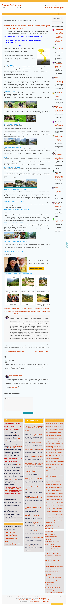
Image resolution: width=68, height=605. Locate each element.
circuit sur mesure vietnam (25, 310)
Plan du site (47, 599)
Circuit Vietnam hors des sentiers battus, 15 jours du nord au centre (34, 507)
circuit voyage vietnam (48, 558)
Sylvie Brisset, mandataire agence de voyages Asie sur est (38, 601)
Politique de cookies (40, 599)
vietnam (54, 572)
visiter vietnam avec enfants (50, 577)
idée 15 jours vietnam (33, 345)
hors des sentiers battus (43, 596)
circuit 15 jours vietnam (21, 308)
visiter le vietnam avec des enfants (51, 575)
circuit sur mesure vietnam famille (49, 555)
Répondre (7, 372)
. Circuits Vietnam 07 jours (9, 531)
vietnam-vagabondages (14, 387)
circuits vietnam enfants (58, 555)
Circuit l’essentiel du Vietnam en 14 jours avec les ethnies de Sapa (14, 352)
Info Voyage (8, 513)
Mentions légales (22, 599)
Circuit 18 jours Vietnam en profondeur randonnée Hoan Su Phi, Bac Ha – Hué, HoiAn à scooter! (34, 478)
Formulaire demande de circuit (36, 268)
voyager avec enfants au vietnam (52, 587)
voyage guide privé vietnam (52, 580)
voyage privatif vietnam (27, 313)
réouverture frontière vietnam (49, 571)
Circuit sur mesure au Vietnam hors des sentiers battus (59, 50)
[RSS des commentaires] (25, 1)
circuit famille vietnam (41, 344)
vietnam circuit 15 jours (45, 311)
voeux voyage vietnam (58, 577)
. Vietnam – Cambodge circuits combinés (12, 543)
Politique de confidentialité (31, 599)
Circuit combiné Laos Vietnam (51, 467)
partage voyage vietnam (60, 566)
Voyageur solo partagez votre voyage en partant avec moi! (59, 81)
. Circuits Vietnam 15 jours (9, 534)
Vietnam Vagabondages (11, 5)
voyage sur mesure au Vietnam (51, 590)
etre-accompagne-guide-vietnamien (37, 310)
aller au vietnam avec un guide (10, 308)
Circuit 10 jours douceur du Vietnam (42, 351)
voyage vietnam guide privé (59, 592)
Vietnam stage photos (48, 574)
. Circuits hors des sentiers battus (11, 538)
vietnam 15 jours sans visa (35, 311)
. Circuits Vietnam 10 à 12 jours (10, 532)
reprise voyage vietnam (48, 568)
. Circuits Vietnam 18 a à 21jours (11, 535)
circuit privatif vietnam (51, 551)
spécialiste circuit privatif (48, 572)
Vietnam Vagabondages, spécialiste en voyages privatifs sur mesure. (34, 488)
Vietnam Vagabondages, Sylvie (30, 449)
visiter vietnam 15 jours (8, 313)
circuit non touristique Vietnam (53, 549)
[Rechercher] (65, 1)
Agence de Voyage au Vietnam (19, 596)
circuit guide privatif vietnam (13, 310)
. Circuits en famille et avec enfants (11, 537)
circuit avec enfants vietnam (50, 543)
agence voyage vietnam (50, 534)
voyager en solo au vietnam (48, 589)
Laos (11, 434)
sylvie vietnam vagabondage (15, 375)
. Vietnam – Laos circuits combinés (11, 544)
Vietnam (7, 434)
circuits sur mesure (28, 596)
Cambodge (14, 434)
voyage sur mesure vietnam (37, 313)
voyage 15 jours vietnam (18, 313)
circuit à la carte (30, 308)
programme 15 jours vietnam (24, 311)
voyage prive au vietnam (50, 584)
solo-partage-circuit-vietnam (56, 571)
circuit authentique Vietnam (39, 308)
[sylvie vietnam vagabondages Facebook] (24, 1)
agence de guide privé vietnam (49, 531)
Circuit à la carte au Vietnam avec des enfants (54, 441)
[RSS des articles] (27, 1)
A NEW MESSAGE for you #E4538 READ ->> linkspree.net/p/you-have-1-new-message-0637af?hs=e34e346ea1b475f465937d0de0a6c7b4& (34, 426)
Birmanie (19, 434)
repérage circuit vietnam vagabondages (52, 569)
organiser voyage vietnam (51, 566)
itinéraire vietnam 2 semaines (13, 311)
